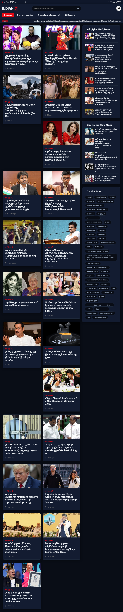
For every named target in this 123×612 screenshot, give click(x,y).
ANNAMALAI (102, 226)
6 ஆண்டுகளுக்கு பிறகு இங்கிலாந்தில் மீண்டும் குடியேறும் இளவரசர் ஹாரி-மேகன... (61, 498)
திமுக (101, 296)
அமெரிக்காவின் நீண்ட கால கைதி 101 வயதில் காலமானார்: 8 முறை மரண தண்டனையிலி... (21, 448)
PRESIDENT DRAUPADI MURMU (97, 280)
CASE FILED (91, 238)
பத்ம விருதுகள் (93, 263)
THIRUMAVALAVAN (100, 317)
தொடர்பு (71, 15)
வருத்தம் (101, 214)
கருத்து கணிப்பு (26, 15)
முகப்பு (9, 15)
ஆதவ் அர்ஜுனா (106, 313)
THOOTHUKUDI (92, 243)
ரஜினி (89, 197)
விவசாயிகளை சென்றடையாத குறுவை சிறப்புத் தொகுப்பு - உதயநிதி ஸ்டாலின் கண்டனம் (59, 256)
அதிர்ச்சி (90, 214)
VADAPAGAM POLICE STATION (97, 251)
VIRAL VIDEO (91, 296)
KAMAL (112, 197)
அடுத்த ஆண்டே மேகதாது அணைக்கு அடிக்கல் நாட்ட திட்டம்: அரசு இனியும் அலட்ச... (20, 355)
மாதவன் (104, 272)
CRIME (89, 247)
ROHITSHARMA (92, 284)
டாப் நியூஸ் (91, 288)
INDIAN (9, 8)
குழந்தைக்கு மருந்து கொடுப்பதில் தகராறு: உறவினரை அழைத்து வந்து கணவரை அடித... (21, 59)
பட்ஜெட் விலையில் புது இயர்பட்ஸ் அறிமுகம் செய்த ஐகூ (61, 354)
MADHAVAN (105, 284)
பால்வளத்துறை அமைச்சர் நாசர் (100, 305)
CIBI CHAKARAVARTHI (105, 201)
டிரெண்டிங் (103, 288)
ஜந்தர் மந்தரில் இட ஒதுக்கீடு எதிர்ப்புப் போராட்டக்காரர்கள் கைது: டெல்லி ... (20, 254)
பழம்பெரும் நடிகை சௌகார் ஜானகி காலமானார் (21, 303)
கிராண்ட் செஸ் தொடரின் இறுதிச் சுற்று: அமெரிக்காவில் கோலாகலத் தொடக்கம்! (60, 204)
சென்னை (91, 230)
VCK (88, 317)
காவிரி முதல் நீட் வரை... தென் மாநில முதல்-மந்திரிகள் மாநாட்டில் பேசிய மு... (19, 547)
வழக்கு (102, 230)
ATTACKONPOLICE (107, 243)
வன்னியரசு (91, 313)
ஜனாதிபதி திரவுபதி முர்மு (97, 267)
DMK (113, 288)
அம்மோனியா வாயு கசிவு (97, 209)
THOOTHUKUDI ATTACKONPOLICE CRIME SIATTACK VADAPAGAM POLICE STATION (100, 257)
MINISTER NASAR (93, 292)
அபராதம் (90, 234)
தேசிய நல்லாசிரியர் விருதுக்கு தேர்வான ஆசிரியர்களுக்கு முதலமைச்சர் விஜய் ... (18, 204)
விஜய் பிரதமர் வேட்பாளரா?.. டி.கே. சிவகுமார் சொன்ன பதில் (61, 401)
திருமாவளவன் (101, 309)
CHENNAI (101, 234)
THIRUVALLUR (108, 292)
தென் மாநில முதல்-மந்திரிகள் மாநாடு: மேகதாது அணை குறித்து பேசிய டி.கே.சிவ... (60, 547)
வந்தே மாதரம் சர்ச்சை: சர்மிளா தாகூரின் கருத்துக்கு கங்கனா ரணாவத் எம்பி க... (58, 155)
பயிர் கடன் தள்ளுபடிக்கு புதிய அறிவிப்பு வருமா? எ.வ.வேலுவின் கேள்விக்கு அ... (61, 448)
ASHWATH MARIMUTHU (95, 205)
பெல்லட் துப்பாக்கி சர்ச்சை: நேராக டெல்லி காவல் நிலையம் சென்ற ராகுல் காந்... (61, 306)
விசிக (89, 309)
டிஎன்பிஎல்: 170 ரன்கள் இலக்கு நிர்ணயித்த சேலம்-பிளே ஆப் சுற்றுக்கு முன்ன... (61, 59)
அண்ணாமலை (93, 218)
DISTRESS (90, 226)
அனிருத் (90, 201)
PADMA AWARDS (102, 276)
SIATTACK (98, 247)
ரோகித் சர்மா (92, 272)
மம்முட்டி (90, 276)
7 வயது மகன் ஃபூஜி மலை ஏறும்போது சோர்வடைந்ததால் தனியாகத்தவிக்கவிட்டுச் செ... (20, 110)
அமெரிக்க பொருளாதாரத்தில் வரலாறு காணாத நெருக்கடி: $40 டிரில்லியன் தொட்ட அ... (21, 498)
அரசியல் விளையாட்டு (50, 15)
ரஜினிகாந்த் (101, 197)
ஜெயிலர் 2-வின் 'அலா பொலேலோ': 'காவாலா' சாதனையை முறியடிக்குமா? (61, 108)
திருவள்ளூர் (92, 300)
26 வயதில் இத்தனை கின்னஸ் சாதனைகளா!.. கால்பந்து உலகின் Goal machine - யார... (19, 597)
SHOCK (107, 222)
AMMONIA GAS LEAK (94, 222)
